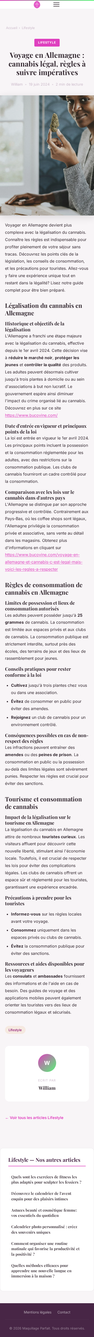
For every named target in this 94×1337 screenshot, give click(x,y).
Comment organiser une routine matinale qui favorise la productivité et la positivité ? (45, 1249)
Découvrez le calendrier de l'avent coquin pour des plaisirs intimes (41, 1196)
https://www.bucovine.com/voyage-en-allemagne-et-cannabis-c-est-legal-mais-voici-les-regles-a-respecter (43, 562)
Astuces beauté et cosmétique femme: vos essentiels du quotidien (44, 1213)
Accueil (11, 28)
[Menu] (56, 5)
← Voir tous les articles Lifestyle (34, 1117)
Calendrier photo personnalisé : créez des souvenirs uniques (44, 1229)
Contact (63, 1312)
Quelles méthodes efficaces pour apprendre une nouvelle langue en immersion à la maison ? (41, 1271)
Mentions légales (37, 1312)
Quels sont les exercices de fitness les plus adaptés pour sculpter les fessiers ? (46, 1179)
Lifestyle (28, 28)
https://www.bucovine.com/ (31, 415)
